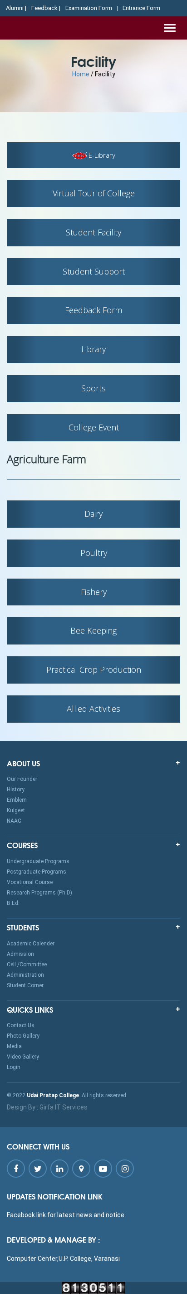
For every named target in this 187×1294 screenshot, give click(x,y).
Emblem (17, 800)
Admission (20, 954)
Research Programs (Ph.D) (39, 892)
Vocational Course (30, 882)
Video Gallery (23, 1057)
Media (14, 1046)
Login (13, 1067)
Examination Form (88, 8)
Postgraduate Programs (36, 872)
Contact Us (20, 1025)
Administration (25, 975)
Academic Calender (30, 943)
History (16, 789)
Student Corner (25, 985)
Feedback (44, 8)
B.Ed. (13, 903)
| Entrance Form (138, 8)
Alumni (15, 8)
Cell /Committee (27, 964)
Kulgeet (16, 810)
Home (80, 74)
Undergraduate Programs (38, 861)
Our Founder (22, 779)
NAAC (14, 821)
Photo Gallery (23, 1036)
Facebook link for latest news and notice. (66, 1215)
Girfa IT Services (63, 1107)
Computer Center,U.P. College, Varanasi (63, 1258)
